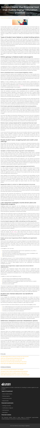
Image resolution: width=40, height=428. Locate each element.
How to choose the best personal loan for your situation (12, 369)
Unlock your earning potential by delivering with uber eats (12, 358)
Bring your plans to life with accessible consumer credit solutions (14, 373)
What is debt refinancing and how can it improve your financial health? (15, 374)
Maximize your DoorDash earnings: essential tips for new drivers (14, 361)
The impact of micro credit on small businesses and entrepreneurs (14, 371)
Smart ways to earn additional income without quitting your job (13, 363)
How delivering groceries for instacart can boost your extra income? (15, 356)
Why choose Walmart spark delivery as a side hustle (11, 360)
